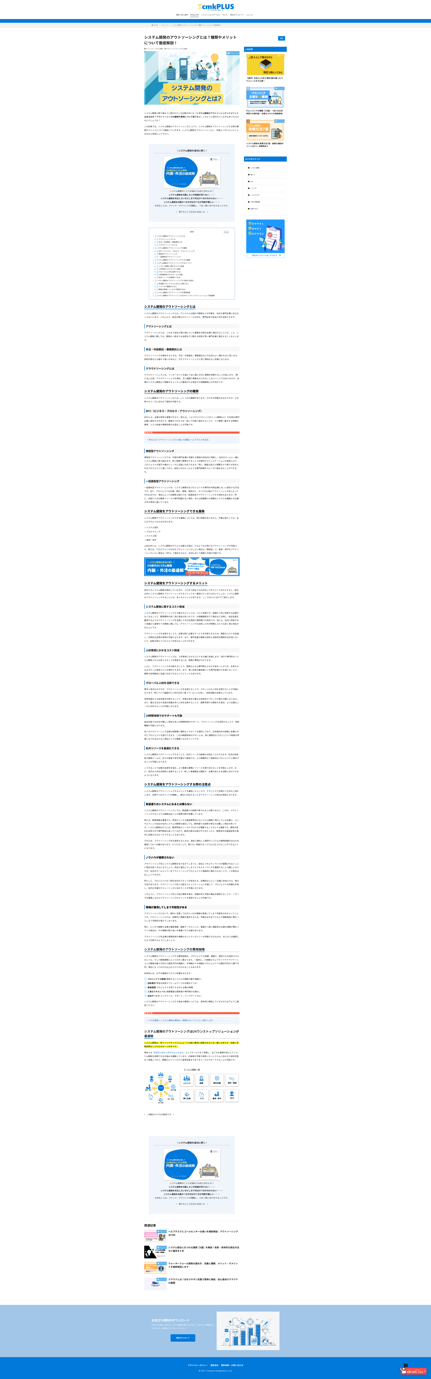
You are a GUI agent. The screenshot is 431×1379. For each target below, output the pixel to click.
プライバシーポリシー (198, 1365)
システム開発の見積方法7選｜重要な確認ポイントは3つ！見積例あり (265, 145)
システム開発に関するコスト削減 (169, 266)
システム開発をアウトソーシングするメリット (172, 263)
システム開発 (158, 49)
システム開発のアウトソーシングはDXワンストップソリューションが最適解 (183, 296)
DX (252, 181)
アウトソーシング (172, 49)
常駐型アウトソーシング (165, 254)
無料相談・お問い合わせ (232, 1365)
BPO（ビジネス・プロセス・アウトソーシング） (175, 251)
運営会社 (214, 1365)
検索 (281, 38)
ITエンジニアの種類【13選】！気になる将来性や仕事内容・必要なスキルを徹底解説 (264, 112)
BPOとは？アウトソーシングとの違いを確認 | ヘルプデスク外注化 (179, 440)
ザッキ (225, 15)
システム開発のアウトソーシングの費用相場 (171, 292)
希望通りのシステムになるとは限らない (171, 284)
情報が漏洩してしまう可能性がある (170, 289)
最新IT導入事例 (182, 15)
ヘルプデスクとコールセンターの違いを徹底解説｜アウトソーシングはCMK (203, 1233)
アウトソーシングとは (164, 239)
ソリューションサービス (210, 15)
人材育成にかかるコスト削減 (167, 269)
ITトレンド (194, 15)
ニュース (249, 15)
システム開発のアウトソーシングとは (169, 236)
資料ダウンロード (237, 15)
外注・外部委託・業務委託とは (168, 242)
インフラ (253, 188)
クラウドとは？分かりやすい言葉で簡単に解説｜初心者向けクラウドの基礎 (203, 1281)
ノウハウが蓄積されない (165, 286)
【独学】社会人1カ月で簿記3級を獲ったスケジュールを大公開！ (264, 79)
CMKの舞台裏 (255, 202)
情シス (253, 175)
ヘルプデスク (255, 195)
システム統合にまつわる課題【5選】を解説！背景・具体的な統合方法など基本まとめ (203, 1249)
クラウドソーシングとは (165, 245)
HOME (156, 25)
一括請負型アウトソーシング (167, 257)
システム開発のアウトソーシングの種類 (170, 248)
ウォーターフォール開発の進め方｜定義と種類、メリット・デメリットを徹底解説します (203, 1265)
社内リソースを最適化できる (167, 277)
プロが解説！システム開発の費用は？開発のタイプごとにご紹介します (181, 1020)
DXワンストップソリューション (168, 1052)
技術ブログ (254, 209)
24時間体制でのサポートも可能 (168, 275)
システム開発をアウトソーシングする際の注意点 (173, 280)
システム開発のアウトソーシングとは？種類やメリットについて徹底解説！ (197, 25)
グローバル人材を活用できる (167, 272)
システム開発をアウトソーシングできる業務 (171, 260)
